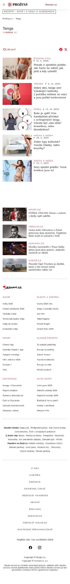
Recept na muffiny (45, 349)
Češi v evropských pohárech (42, 432)
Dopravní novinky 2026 (47, 395)
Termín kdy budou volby (13, 319)
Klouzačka (12, 439)
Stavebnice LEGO (53, 443)
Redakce (35, 482)
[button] (17, 68)
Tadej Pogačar (43, 319)
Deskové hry (43, 447)
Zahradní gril (48, 439)
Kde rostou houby (57, 428)
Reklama (35, 509)
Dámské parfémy (16, 447)
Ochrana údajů (35, 489)
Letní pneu (31, 447)
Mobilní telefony (36, 443)
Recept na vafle (44, 365)
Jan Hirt (41, 314)
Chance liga (8, 344)
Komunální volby (10, 329)
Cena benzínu (21, 432)
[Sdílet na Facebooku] (61, 49)
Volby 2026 (8, 304)
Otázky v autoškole (45, 405)
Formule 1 (7, 365)
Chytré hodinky (27, 451)
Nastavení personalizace (35, 529)
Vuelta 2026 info (44, 304)
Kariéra (35, 475)
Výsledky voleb (9, 314)
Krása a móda (43, 135)
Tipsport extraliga (11, 355)
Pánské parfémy (43, 451)
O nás (35, 468)
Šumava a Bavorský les (13, 395)
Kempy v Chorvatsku (12, 385)
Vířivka (59, 439)
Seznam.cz (51, 4)
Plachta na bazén (33, 435)
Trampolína (48, 435)
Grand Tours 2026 (45, 329)
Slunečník (59, 435)
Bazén (21, 435)
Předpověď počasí (39, 428)
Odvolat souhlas (35, 523)
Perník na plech (44, 370)
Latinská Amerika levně (13, 405)
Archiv (35, 502)
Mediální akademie (35, 495)
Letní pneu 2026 (44, 385)
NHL (5, 370)
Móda (37, 109)
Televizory (55, 447)
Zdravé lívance (43, 355)
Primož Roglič (43, 324)
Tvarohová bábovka (45, 360)
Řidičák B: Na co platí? (47, 400)
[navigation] (4, 4)
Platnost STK (43, 410)
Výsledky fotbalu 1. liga (13, 349)
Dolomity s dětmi (11, 410)
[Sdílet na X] (65, 49)
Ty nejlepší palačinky (46, 344)
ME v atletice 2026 (11, 360)
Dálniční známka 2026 (47, 390)
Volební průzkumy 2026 (13, 309)
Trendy (38, 84)
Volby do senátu (10, 324)
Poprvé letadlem (10, 390)
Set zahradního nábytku (30, 439)
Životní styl (42, 58)
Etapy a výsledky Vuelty (47, 309)
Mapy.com (24, 428)
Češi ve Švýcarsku (11, 400)
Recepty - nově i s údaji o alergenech (29, 12)
